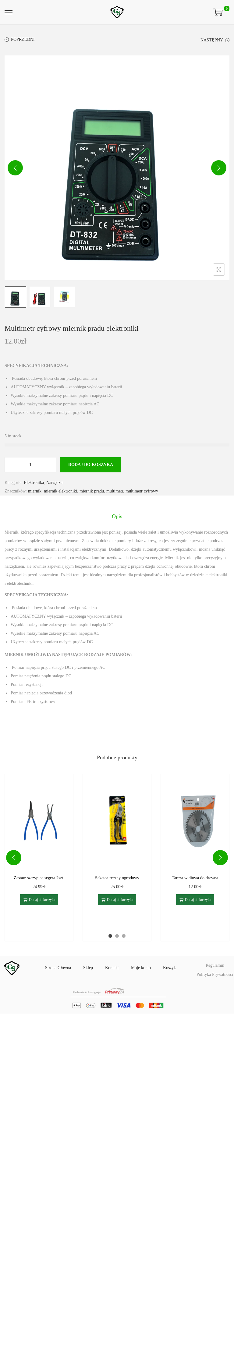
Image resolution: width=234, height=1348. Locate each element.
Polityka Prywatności (215, 974)
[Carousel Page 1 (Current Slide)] (110, 936)
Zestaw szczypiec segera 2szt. (39, 878)
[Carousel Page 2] (117, 936)
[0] (218, 12)
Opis (117, 516)
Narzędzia (54, 482)
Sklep (88, 967)
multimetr (114, 491)
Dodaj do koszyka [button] (42, 900)
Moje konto (141, 967)
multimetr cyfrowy (142, 491)
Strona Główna (58, 967)
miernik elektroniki (60, 491)
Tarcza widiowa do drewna (195, 878)
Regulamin (215, 965)
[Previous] (15, 167)
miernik (34, 491)
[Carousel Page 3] (124, 936)
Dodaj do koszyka (90, 464)
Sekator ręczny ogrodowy (117, 878)
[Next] (218, 167)
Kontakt (112, 967)
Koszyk (169, 967)
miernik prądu (92, 491)
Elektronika (34, 482)
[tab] (117, 516)
